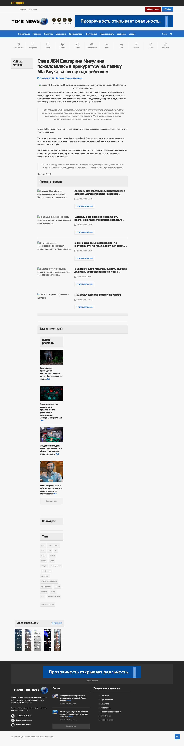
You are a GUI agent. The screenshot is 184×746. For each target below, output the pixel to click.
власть (43, 561)
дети (52, 561)
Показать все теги (47, 604)
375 (69, 700)
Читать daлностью (85, 206)
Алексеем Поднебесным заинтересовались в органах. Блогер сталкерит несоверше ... (99, 192)
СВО (42, 550)
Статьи (132, 34)
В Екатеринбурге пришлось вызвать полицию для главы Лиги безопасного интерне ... (100, 270)
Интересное (105, 708)
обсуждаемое (46, 586)
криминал (44, 576)
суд (42, 596)
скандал (44, 591)
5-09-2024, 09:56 (47, 78)
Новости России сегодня (111, 712)
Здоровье (121, 34)
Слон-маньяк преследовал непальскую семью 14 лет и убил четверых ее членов (51, 373)
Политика (48, 34)
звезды (43, 566)
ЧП (56, 550)
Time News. (28, 703)
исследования (56, 566)
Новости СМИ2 (44, 174)
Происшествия (75, 34)
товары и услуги (54, 596)
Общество (105, 704)
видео (52, 556)
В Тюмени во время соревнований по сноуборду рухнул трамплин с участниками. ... (100, 244)
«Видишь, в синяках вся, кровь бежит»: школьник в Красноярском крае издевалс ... (99, 218)
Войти (168, 9)
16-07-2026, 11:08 (69, 704)
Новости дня (24, 34)
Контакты (33, 9)
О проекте (23, 9)
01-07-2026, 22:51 (69, 720)
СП (50, 550)
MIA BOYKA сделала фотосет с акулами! (97, 294)
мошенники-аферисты (49, 581)
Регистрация (154, 9)
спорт (53, 591)
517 (71, 717)
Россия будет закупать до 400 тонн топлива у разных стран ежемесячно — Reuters (74, 714)
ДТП (42, 545)
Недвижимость (107, 34)
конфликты (46, 571)
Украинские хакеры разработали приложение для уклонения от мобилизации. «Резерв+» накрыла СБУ (51, 411)
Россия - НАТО (54, 545)
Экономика (61, 34)
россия (57, 586)
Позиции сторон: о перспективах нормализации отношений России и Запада (74, 697)
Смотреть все (51, 501)
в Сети (43, 556)
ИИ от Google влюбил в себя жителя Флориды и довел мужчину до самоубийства (51, 489)
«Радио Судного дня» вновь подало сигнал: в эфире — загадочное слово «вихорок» (51, 449)
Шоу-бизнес (91, 34)
